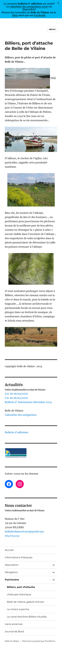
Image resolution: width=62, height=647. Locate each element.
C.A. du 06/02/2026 (16, 397)
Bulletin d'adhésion (16, 432)
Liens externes (13, 624)
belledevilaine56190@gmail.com (24, 531)
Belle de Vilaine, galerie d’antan (25, 601)
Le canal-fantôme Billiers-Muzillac (27, 616)
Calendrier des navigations (21, 414)
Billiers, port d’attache (21, 587)
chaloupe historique (19, 594)
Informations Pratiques (18, 557)
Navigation (11, 572)
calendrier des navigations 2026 (29, 6)
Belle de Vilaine (12, 641)
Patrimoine (12, 579)
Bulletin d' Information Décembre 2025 (28, 402)
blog (15, 15)
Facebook (39, 15)
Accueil (9, 550)
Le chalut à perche (18, 609)
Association (12, 564)
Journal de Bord (14, 631)
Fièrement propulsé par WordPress (38, 641)
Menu (52, 29)
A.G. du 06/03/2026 (16, 393)
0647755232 (12, 535)
